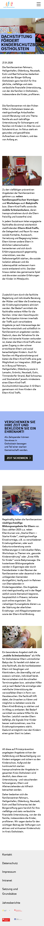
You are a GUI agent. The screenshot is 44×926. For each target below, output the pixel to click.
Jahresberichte (11, 902)
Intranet (7, 880)
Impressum (9, 871)
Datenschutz (10, 863)
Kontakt (7, 854)
